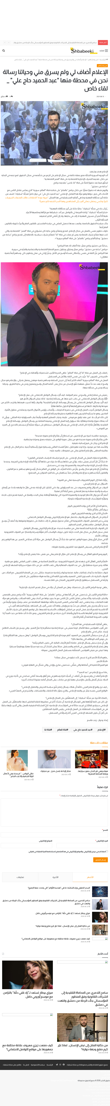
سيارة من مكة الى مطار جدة (99, 1083)
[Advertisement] (55, 20)
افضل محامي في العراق (101, 1101)
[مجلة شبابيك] (83, 50)
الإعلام (101, 729)
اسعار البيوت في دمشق (101, 1098)
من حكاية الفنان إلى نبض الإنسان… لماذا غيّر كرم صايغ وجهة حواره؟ (63, 926)
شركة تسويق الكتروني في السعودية (96, 1095)
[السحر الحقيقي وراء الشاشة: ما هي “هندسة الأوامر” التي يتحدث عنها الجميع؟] (100, 891)
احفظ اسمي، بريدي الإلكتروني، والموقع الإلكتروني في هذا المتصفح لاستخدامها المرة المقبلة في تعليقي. (67, 851)
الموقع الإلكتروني (45, 841)
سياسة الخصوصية (38, 1065)
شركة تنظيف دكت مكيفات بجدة (98, 1089)
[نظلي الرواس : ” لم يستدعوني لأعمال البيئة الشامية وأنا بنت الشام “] (17, 760)
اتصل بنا (26, 1065)
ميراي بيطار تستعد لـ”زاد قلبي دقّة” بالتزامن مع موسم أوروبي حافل (72, 42)
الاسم (105, 830)
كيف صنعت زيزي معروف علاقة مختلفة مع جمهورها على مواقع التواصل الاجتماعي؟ (56, 939)
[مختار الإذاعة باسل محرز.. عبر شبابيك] (54, 759)
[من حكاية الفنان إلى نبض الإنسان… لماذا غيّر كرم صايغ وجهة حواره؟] (100, 930)
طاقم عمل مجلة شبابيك (12, 1065)
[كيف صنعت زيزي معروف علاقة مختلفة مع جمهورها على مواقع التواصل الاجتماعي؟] (100, 942)
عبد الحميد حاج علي (82, 729)
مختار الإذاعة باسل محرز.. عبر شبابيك (56, 771)
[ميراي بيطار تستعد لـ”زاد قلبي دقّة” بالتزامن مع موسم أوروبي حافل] (100, 917)
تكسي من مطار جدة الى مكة (99, 1086)
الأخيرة (55, 877)
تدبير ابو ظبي (105, 1077)
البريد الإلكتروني (101, 841)
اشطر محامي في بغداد (101, 1104)
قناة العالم (62, 729)
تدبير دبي (107, 1074)
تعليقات (20, 877)
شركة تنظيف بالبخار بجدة (101, 1092)
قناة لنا (47, 729)
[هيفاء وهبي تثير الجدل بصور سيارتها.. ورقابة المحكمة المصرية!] (91, 759)
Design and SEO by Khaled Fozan (64, 1080)
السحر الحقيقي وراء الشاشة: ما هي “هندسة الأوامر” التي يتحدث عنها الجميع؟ (59, 888)
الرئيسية (103, 59)
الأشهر (90, 877)
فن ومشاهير (93, 59)
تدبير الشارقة (105, 1071)
